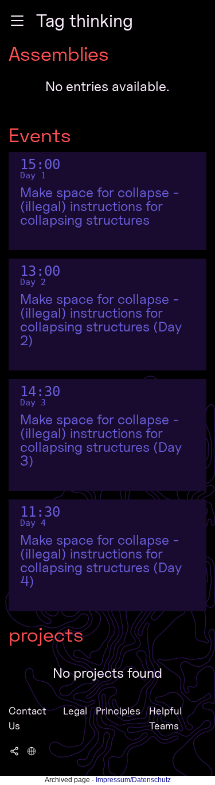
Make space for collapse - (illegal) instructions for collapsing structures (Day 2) (101, 319)
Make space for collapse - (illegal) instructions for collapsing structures (99, 206)
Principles (118, 711)
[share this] (14, 750)
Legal (75, 711)
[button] (17, 21)
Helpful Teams (165, 718)
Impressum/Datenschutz (133, 780)
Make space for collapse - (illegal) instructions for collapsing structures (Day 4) (101, 560)
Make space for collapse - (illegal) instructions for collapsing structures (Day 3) (101, 440)
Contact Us (27, 718)
